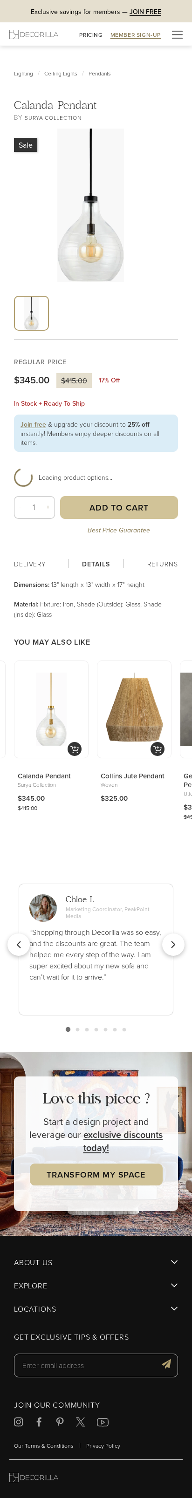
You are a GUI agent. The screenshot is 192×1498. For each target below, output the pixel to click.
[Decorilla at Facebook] (38, 1423)
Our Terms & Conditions (44, 1446)
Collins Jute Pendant (133, 775)
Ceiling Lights (60, 73)
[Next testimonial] (173, 944)
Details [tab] (96, 564)
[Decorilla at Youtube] (103, 1423)
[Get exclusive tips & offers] (166, 1365)
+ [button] (48, 507)
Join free (33, 424)
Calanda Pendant (44, 775)
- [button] (20, 507)
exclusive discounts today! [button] (123, 1141)
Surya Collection (53, 118)
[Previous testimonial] (18, 944)
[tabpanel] (96, 599)
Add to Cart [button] (119, 507)
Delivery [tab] (30, 563)
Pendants (100, 73)
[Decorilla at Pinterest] (59, 1423)
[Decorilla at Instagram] (18, 1423)
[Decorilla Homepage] (33, 34)
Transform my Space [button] (96, 1174)
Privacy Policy (103, 1446)
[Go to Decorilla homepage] (33, 1478)
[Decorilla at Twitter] (80, 1423)
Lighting (23, 73)
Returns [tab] (162, 563)
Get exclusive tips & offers (71, 1337)
